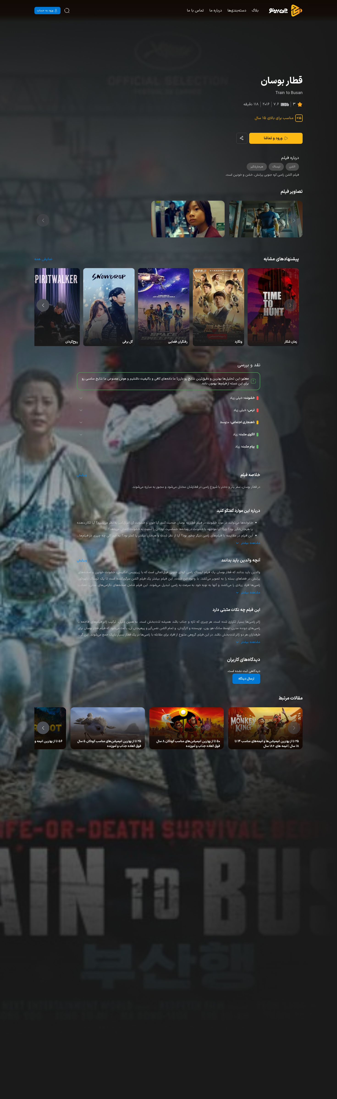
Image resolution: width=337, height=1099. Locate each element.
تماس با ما (195, 10)
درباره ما (215, 10)
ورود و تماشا (273, 138)
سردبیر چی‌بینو (281, 742)
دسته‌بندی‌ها (236, 10)
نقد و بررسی (263, 742)
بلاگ (255, 10)
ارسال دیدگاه (246, 678)
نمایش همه (43, 259)
